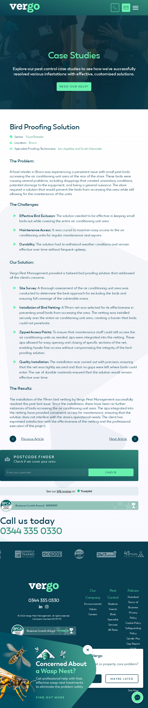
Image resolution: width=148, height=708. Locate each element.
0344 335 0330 (31, 531)
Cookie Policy (133, 623)
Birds (113, 614)
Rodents (113, 604)
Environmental (92, 604)
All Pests (113, 630)
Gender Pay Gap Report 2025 (133, 644)
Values (92, 609)
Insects (113, 609)
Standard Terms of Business (133, 602)
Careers (92, 614)
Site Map (133, 690)
